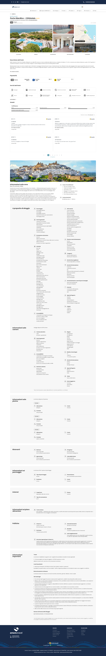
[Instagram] (13, 2)
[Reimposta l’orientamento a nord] (94, 40)
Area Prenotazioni (70, 630)
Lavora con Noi (56, 634)
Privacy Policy (70, 633)
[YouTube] (17, 2)
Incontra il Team (56, 631)
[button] (85, 32)
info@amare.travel (25, 2)
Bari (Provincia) (13, 16)
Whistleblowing (70, 636)
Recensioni (53, 54)
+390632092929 (90, 2)
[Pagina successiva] (59, 155)
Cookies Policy (70, 634)
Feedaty (54, 636)
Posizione (87, 54)
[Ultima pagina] (61, 155)
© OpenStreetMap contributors (91, 42)
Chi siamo (55, 630)
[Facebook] (11, 2)
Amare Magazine (56, 633)
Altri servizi (13, 99)
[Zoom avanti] (94, 36)
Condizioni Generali (71, 631)
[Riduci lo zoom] (94, 38)
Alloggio (18, 54)
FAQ (68, 637)
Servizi (35, 54)
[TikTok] (15, 2)
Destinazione (70, 54)
